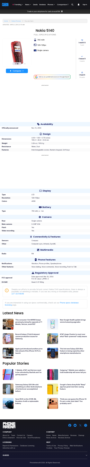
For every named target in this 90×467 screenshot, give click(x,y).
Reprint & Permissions (10, 446)
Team (13, 435)
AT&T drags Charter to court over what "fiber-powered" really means (73, 335)
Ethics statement (9, 438)
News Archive (51, 438)
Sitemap (81, 435)
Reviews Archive (64, 438)
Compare (17, 71)
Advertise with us (9, 448)
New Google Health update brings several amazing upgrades (73, 321)
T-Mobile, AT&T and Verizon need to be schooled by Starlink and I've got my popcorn (28, 372)
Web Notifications (76, 446)
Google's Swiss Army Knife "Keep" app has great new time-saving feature (73, 387)
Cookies (49, 448)
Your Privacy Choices (62, 448)
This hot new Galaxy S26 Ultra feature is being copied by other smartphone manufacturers (72, 351)
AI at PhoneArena (34, 438)
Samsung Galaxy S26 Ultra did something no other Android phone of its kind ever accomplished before (28, 388)
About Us (6, 435)
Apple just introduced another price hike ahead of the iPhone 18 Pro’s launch (28, 351)
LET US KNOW (18, 294)
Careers (30, 435)
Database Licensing (27, 446)
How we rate (21, 438)
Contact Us (21, 435)
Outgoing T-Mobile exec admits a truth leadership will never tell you (73, 371)
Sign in (85, 4)
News (54, 435)
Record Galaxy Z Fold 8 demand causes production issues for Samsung (27, 336)
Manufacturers (63, 435)
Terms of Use (51, 446)
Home (48, 435)
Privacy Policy (63, 446)
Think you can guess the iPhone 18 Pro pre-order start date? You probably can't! (73, 401)
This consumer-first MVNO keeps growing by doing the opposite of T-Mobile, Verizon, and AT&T (29, 322)
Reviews (73, 435)
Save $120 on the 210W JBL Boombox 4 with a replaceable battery (27, 401)
